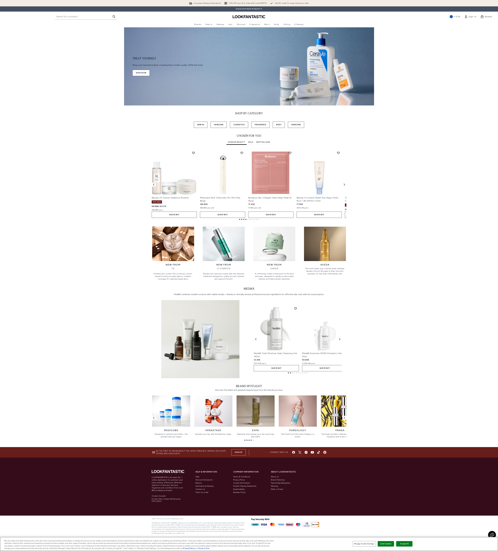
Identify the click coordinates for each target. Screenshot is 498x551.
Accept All (404, 544)
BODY (278, 125)
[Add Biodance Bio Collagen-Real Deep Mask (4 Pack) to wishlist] (290, 153)
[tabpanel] (249, 184)
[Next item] (344, 185)
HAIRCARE (218, 125)
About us (275, 477)
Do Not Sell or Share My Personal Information (166, 500)
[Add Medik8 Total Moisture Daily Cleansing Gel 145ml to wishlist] (295, 308)
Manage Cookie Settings (364, 544)
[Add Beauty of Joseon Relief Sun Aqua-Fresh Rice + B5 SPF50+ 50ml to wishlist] (338, 153)
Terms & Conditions (241, 477)
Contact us (200, 489)
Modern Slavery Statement (244, 486)
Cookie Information (241, 483)
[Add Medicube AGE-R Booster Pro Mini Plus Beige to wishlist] (242, 153)
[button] (492, 535)
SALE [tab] (250, 142)
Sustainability (239, 489)
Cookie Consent (159, 496)
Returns (198, 483)
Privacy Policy (239, 480)
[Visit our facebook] (293, 452)
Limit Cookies (385, 544)
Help (197, 477)
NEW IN (200, 125)
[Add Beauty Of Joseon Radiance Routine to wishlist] (193, 153)
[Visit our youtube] (312, 452)
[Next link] (344, 418)
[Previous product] (256, 339)
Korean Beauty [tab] (236, 142)
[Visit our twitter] (300, 452)
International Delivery (204, 486)
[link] (470, 16)
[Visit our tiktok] (318, 452)
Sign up (238, 452)
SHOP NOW (141, 73)
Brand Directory (278, 480)
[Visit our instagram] (306, 452)
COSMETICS (239, 125)
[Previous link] (154, 418)
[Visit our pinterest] (325, 452)
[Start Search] (113, 16)
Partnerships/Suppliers (280, 483)
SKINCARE (296, 125)
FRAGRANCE (260, 125)
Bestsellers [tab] (263, 142)
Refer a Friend (277, 489)
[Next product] (340, 339)
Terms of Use (203, 548)
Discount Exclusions (204, 480)
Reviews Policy (239, 492)
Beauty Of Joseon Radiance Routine (170, 197)
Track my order (202, 492)
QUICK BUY (174, 215)
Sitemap (274, 486)
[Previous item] (154, 185)
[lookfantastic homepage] (249, 16)
